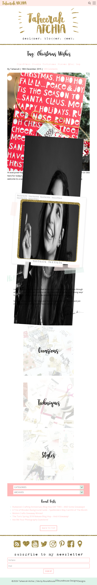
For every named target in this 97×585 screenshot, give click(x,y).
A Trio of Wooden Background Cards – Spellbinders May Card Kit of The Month (49, 510)
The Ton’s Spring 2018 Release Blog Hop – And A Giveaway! (40, 516)
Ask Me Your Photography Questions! (30, 519)
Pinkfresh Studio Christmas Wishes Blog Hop (48, 64)
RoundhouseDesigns (64, 581)
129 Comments (50, 69)
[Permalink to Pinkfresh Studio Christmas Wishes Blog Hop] (48, 121)
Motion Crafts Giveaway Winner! (27, 513)
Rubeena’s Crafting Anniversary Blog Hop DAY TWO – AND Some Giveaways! (48, 506)
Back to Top (48, 528)
